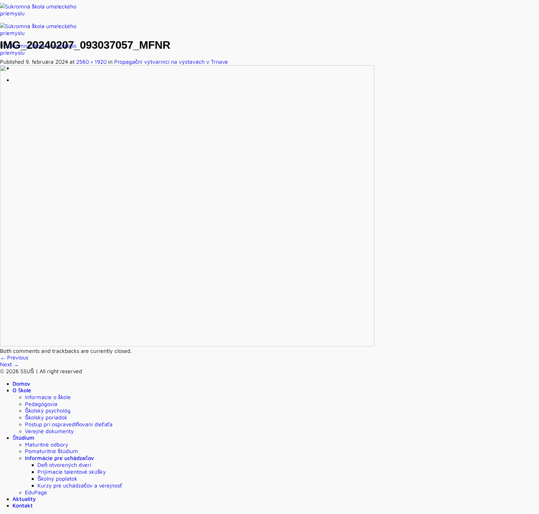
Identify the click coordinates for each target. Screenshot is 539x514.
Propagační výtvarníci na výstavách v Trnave (171, 61)
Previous (14, 357)
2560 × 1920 (91, 61)
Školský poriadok (46, 417)
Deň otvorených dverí (64, 465)
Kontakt (22, 505)
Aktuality (24, 499)
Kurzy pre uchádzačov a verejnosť (79, 485)
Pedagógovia (41, 404)
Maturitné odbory (46, 444)
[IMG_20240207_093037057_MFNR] (187, 344)
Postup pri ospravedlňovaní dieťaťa (69, 424)
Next (9, 364)
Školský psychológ (47, 410)
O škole (21, 390)
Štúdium (23, 437)
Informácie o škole (48, 397)
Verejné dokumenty (49, 431)
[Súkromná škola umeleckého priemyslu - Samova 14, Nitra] (43, 33)
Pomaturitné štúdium (51, 451)
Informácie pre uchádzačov (59, 458)
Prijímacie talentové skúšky (71, 471)
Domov (21, 383)
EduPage (36, 492)
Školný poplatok (57, 478)
